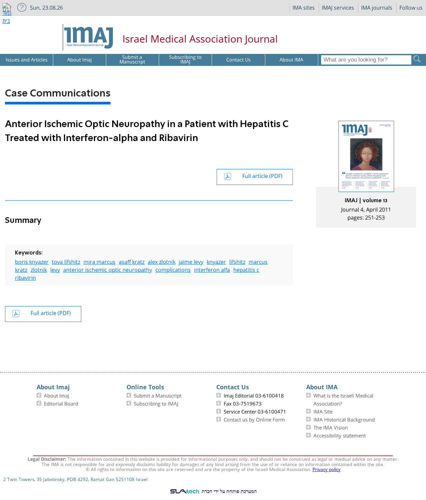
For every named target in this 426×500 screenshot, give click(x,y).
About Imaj (56, 395)
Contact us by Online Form (254, 419)
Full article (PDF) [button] (262, 175)
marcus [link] (258, 260)
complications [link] (173, 268)
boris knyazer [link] (32, 260)
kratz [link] (21, 268)
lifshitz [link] (237, 260)
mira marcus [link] (99, 260)
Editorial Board (61, 403)
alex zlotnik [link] (161, 260)
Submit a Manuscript (157, 395)
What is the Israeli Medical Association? (343, 399)
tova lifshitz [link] (66, 260)
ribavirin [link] (25, 276)
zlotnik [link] (39, 268)
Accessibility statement (340, 435)
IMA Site (323, 411)
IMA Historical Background (344, 419)
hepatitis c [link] (246, 268)
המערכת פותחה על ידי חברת (228, 491)
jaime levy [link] (191, 260)
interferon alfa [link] (212, 268)
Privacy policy (326, 468)
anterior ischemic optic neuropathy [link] (107, 268)
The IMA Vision (331, 427)
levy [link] (55, 268)
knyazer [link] (216, 260)
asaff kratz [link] (131, 260)
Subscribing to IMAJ (156, 403)
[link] (366, 174)
